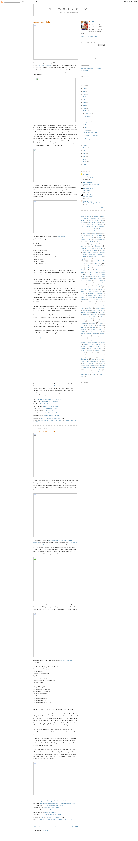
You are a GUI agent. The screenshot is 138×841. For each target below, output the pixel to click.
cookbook (95, 252)
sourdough (89, 350)
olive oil (93, 310)
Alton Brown (61, 237)
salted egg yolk (91, 340)
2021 (84, 100)
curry (55, 819)
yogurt (100, 374)
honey (95, 285)
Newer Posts (36, 826)
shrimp (100, 346)
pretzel (100, 329)
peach (82, 319)
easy (91, 270)
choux (93, 248)
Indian (93, 287)
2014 (84, 151)
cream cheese (92, 256)
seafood (98, 344)
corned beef (92, 254)
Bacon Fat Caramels (50, 812)
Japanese (61, 819)
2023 (84, 94)
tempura (83, 361)
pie (94, 323)
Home (55, 826)
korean (96, 289)
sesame (83, 346)
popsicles (92, 327)
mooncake (92, 304)
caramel (99, 237)
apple (103, 216)
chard (102, 242)
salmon (83, 340)
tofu (84, 363)
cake (41, 420)
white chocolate (85, 374)
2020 (84, 102)
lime (101, 291)
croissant (88, 259)
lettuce (96, 291)
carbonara (83, 239)
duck (82, 268)
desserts (52, 420)
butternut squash (90, 235)
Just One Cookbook (66, 660)
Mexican (98, 299)
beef (98, 222)
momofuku (84, 304)
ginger (99, 278)
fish (91, 274)
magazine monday (92, 295)
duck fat (88, 268)
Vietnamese (87, 370)
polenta (92, 325)
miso (93, 302)
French (103, 274)
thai (88, 361)
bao (102, 220)
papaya (101, 314)
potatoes (68, 819)
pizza (100, 323)
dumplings (84, 270)
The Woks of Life (88, 188)
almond (89, 216)
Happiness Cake (48, 410)
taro (93, 359)
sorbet (100, 348)
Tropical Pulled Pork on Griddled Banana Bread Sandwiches (57, 803)
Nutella (97, 308)
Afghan (82, 216)
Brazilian (85, 229)
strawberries (99, 355)
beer (103, 222)
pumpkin (83, 331)
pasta (93, 316)
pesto (90, 323)
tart (97, 359)
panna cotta (94, 314)
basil (88, 222)
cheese (83, 244)
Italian (100, 287)
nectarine (95, 306)
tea (102, 359)
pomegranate (100, 325)
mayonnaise (84, 299)
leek (101, 289)
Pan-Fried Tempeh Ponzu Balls (91, 184)
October (87, 119)
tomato (91, 363)
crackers (100, 254)
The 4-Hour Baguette (46, 404)
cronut (95, 259)
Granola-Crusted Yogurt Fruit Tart (92, 203)
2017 (84, 111)
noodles (88, 308)
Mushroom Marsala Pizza (51, 808)
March (87, 130)
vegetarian (101, 367)
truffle (82, 365)
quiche (100, 331)
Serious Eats (46, 545)
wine (94, 374)
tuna (87, 365)
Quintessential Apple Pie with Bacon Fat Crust (54, 801)
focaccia (97, 274)
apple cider (86, 218)
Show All (103, 207)
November (88, 116)
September (88, 122)
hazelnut (90, 285)
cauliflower (102, 239)
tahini (100, 357)
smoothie (83, 348)
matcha (100, 297)
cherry (90, 244)
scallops (86, 344)
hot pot (101, 285)
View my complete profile (90, 36)
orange (83, 312)
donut (82, 265)
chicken (49, 819)
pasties (101, 316)
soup (82, 350)
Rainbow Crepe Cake (41, 22)
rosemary (83, 338)
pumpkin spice (92, 331)
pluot (87, 325)
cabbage (99, 235)
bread (93, 229)
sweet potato (91, 357)
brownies (102, 231)
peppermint (84, 323)
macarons (99, 293)
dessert (89, 263)
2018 (84, 108)
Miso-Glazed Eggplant (50, 408)
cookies (102, 252)
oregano (89, 312)
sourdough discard (99, 350)
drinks (100, 266)
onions (100, 310)
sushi (82, 357)
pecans (90, 321)
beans (93, 222)
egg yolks (89, 272)
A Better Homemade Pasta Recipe (53, 805)
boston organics (91, 226)
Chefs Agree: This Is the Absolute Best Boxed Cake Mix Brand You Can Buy (93, 177)
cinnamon (99, 248)
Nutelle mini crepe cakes (44, 65)
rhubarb (84, 336)
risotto (101, 336)
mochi (100, 302)
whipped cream (98, 372)
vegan (93, 368)
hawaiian (83, 285)
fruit (87, 278)
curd (85, 261)
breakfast (102, 229)
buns (100, 233)
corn (84, 255)
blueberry (99, 224)
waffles (100, 370)
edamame (98, 270)
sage (96, 338)
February (87, 139)
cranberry (83, 257)
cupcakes (102, 259)
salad (101, 338)
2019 (84, 105)
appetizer (96, 216)
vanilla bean (86, 367)
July (86, 125)
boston (82, 226)
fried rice (92, 276)
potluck (93, 329)
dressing (94, 265)
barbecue (83, 222)
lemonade (90, 291)
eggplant (97, 272)
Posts (85, 55)
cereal (84, 242)
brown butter (94, 231)
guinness (97, 282)
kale (90, 289)
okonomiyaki (86, 310)
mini (84, 302)
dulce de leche (98, 268)
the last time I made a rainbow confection (51, 386)
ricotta (95, 336)
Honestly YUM (87, 201)
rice (74, 819)
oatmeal (103, 308)
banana (96, 220)
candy (91, 237)
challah (97, 242)
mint (89, 302)
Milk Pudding (86, 190)
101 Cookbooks (88, 182)
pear (102, 319)
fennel (85, 274)
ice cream (84, 287)
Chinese (97, 246)
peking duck (99, 321)
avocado (100, 218)
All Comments (87, 59)
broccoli (86, 231)
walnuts (82, 372)
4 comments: (56, 418)
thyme (103, 361)
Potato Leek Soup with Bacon (52, 814)
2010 (84, 159)
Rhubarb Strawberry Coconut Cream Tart (49, 399)
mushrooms (100, 304)
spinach (95, 352)
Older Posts (74, 826)
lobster (82, 293)
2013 (84, 153)
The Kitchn (86, 174)
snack (89, 348)
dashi (84, 263)
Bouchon (102, 226)
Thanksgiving (95, 361)
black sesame (90, 224)
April (86, 127)
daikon (94, 261)
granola (96, 280)
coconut (95, 250)
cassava (95, 239)
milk (104, 299)
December (88, 113)
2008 (84, 165)
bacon (82, 220)
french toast (85, 276)
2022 (84, 97)
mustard (89, 306)
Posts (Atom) (45, 830)
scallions (102, 342)
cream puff (100, 256)
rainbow (67, 420)
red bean (102, 333)
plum (82, 325)
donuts (87, 265)
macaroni (90, 293)
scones (92, 344)
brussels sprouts (86, 233)
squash (101, 352)
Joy (93, 21)
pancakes (59, 420)
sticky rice (90, 355)
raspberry (95, 333)
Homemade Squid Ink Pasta (51, 406)
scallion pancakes (92, 342)
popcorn (83, 327)
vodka (93, 370)
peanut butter (89, 319)
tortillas (100, 363)
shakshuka (91, 346)
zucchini (83, 376)
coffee (103, 250)
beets (84, 224)
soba (95, 348)
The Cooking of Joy (69, 9)
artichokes (93, 218)
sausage (83, 342)
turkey (92, 365)
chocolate (84, 248)
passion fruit (85, 317)
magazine (83, 295)
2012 (84, 156)
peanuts (97, 319)
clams (82, 250)
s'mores (90, 338)
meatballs (91, 299)
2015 (84, 148)
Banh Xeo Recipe (87, 196)
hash (102, 282)
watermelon (89, 372)
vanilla (103, 365)
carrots (42, 819)
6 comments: (56, 817)
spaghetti (83, 352)
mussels (82, 306)
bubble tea (94, 233)
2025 (84, 88)
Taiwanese (84, 359)
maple (82, 297)
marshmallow (91, 297)
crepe (46, 420)
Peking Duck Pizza (49, 810)
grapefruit (102, 280)
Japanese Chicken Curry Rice (49, 402)
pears (82, 321)
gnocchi (90, 280)
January (87, 142)
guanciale (90, 282)
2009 (84, 162)
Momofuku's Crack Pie (51, 413)
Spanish (89, 352)
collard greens (87, 252)
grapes (84, 282)
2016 (84, 145)
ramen (89, 334)
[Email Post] (63, 418)
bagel (89, 220)
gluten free (83, 280)
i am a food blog (88, 195)
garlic (93, 278)
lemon (83, 291)
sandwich (99, 340)
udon (97, 365)
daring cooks (101, 261)
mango (100, 295)
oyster (103, 312)
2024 (84, 91)
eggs (103, 272)
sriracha (83, 355)
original (95, 312)
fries (98, 276)
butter (82, 235)
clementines (88, 250)
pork (100, 327)
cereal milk (90, 242)
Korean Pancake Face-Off (51, 415)
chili (89, 246)
